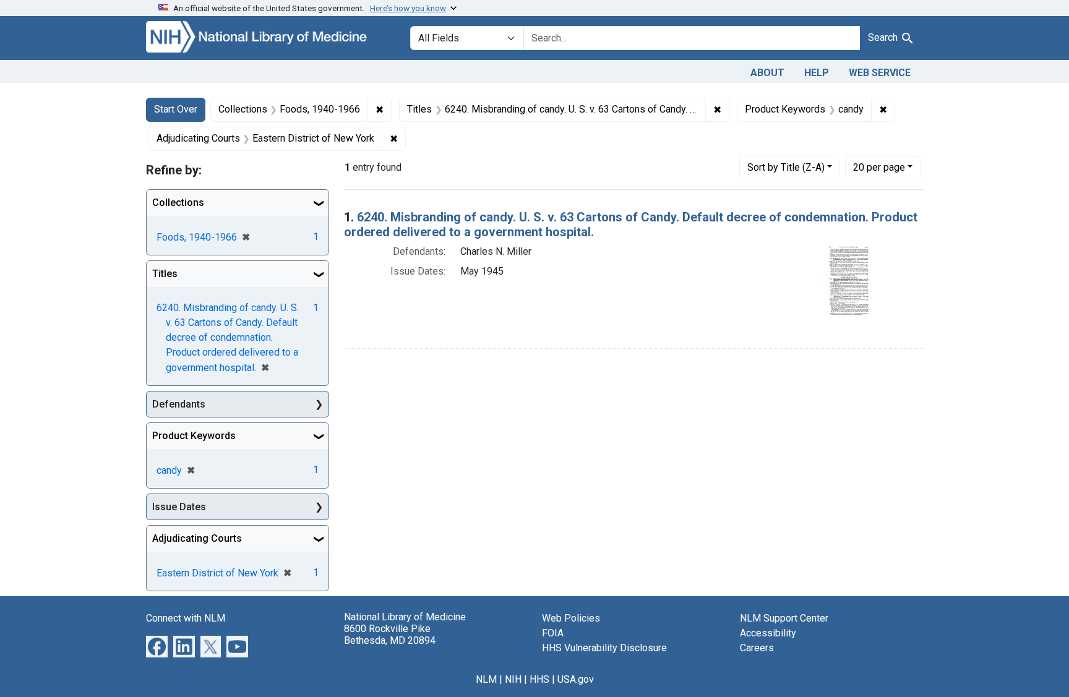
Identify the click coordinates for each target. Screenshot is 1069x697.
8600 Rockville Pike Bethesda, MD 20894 (390, 634)
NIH (513, 679)
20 (879, 167)
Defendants (178, 404)
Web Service (880, 73)
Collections (178, 202)
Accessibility (768, 633)
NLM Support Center (784, 618)
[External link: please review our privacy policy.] (157, 646)
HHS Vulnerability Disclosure (604, 648)
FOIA (553, 633)
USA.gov (575, 679)
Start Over (175, 109)
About (767, 73)
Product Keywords (194, 436)
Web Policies (571, 618)
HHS (539, 679)
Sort (786, 167)
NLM (486, 679)
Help (816, 73)
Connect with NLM (185, 618)
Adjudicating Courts (197, 538)
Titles (165, 274)
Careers (757, 648)
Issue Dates (179, 507)
